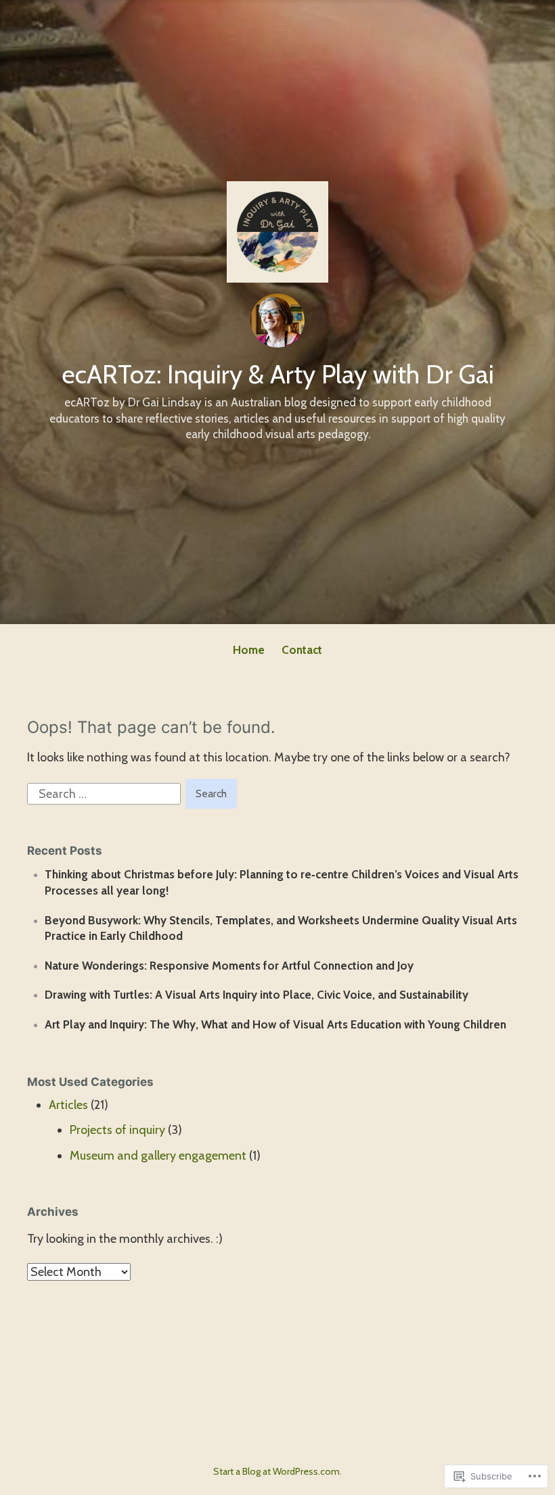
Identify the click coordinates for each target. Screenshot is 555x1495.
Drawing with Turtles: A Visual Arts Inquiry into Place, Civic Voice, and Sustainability (256, 994)
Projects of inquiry (117, 1129)
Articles (68, 1104)
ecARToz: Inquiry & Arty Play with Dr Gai (278, 374)
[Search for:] (105, 793)
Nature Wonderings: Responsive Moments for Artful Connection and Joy (229, 965)
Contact (302, 650)
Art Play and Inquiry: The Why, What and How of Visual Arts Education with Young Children (275, 1024)
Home (249, 650)
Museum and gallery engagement (158, 1155)
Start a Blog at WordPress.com (276, 1471)
